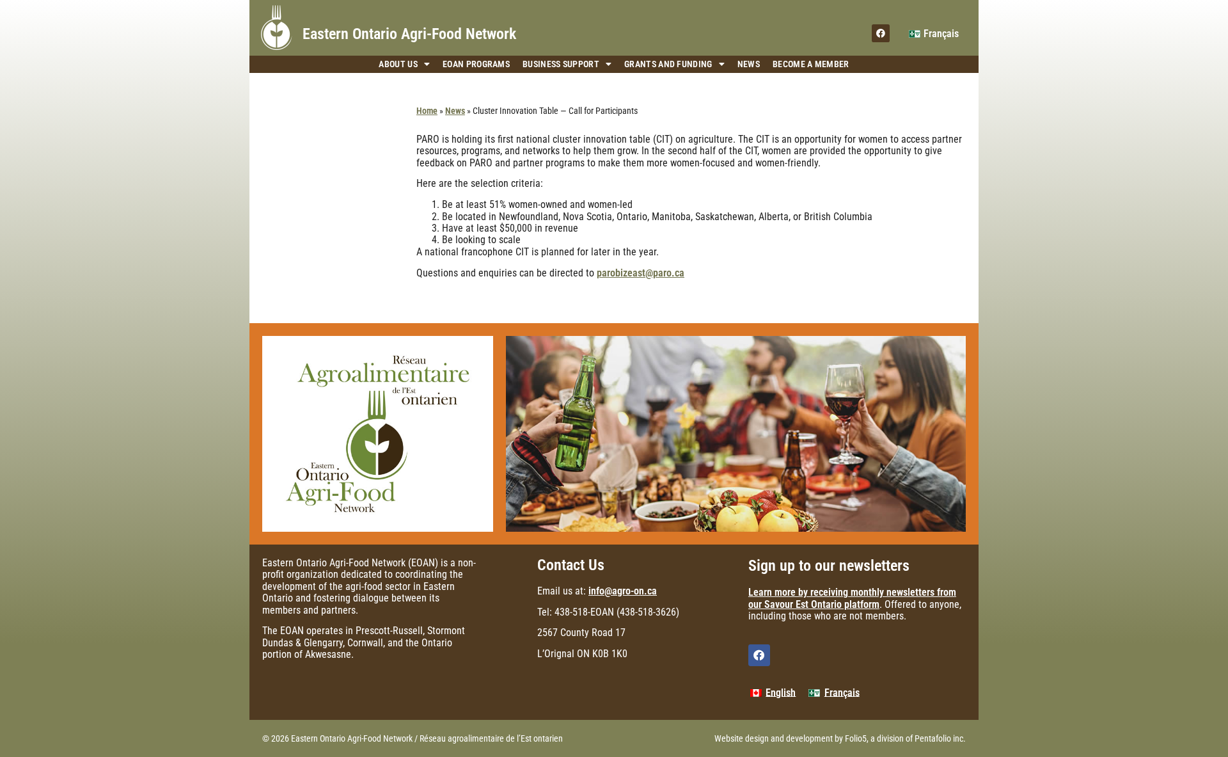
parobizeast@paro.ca (640, 273)
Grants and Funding (668, 64)
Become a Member (811, 64)
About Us (398, 64)
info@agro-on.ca (622, 591)
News (748, 64)
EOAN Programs (476, 64)
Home (426, 111)
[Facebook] (881, 33)
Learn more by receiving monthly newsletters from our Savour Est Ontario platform (852, 598)
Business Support (561, 64)
